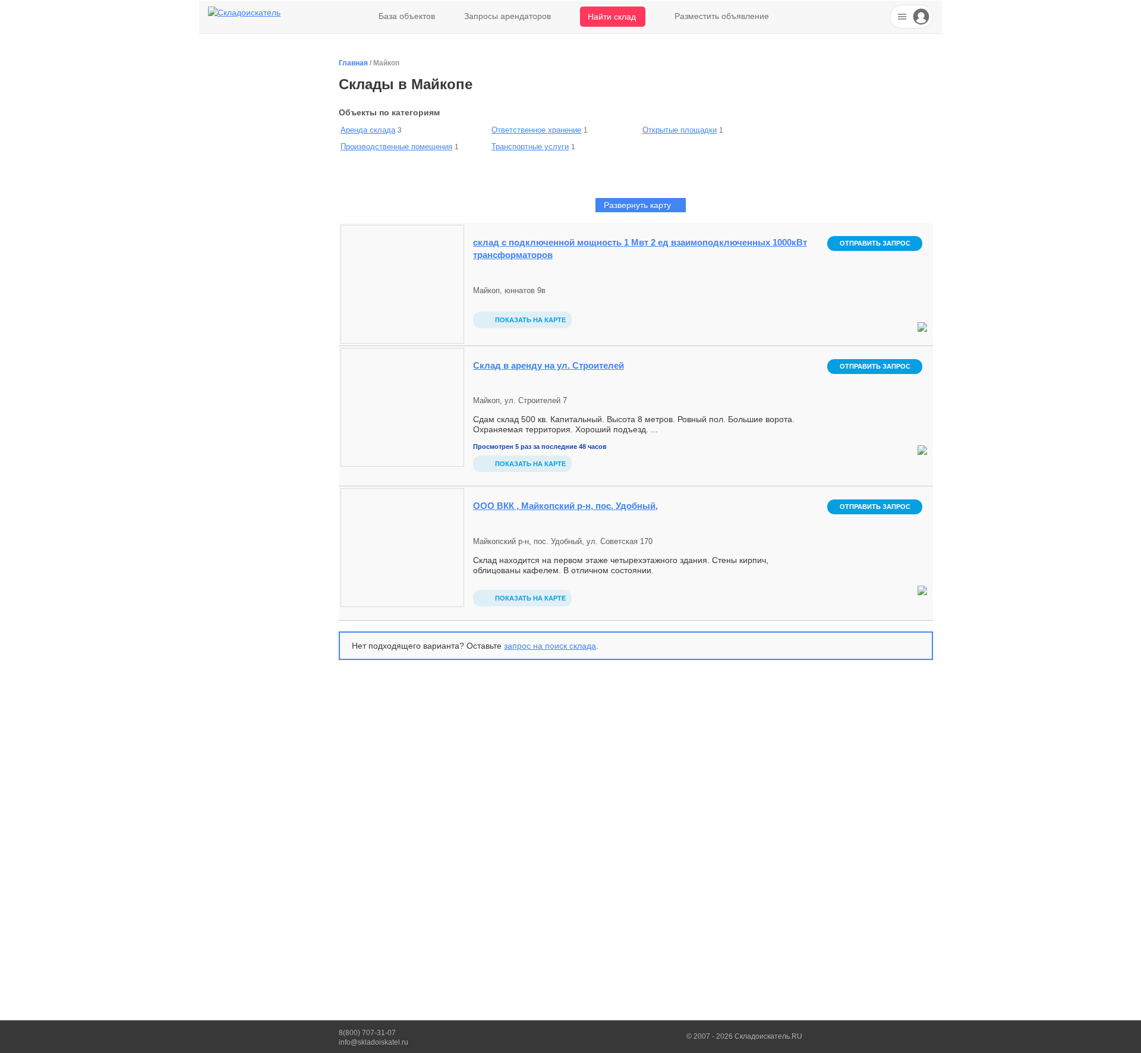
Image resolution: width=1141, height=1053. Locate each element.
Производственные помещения (396, 146)
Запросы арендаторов (507, 16)
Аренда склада (368, 129)
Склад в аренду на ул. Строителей (548, 365)
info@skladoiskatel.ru (373, 1042)
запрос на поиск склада (550, 645)
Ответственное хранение (536, 129)
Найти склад (612, 16)
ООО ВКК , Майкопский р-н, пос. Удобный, (565, 506)
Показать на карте (529, 319)
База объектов (407, 16)
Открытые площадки (679, 129)
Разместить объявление (721, 16)
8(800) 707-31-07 (367, 1033)
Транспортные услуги (530, 146)
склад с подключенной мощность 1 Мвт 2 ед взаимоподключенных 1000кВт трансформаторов (640, 248)
